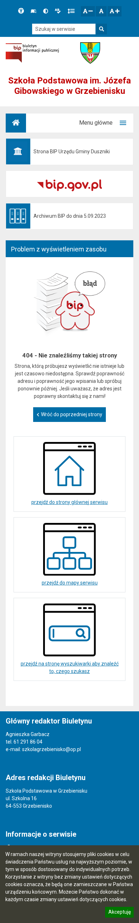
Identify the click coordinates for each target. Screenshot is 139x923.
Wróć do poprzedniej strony (71, 414)
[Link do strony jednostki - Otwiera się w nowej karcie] (90, 53)
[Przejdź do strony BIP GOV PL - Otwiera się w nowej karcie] (32, 52)
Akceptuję (119, 913)
